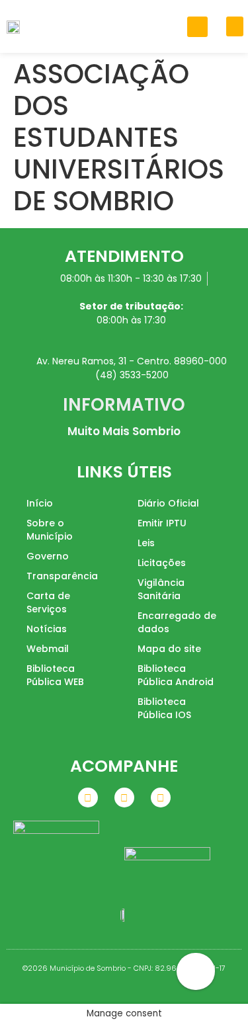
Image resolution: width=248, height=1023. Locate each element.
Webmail (47, 648)
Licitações (162, 562)
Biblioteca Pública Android (176, 675)
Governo (47, 556)
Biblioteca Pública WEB (55, 675)
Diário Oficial (168, 503)
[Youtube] (161, 797)
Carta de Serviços (48, 602)
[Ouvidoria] (196, 971)
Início (39, 503)
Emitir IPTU (162, 523)
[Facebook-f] (88, 797)
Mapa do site (169, 648)
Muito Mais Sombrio (124, 431)
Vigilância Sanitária (161, 589)
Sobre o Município (49, 529)
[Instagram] (124, 797)
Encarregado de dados (177, 622)
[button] (197, 27)
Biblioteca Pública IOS (164, 708)
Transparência (62, 576)
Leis (146, 543)
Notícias (46, 628)
